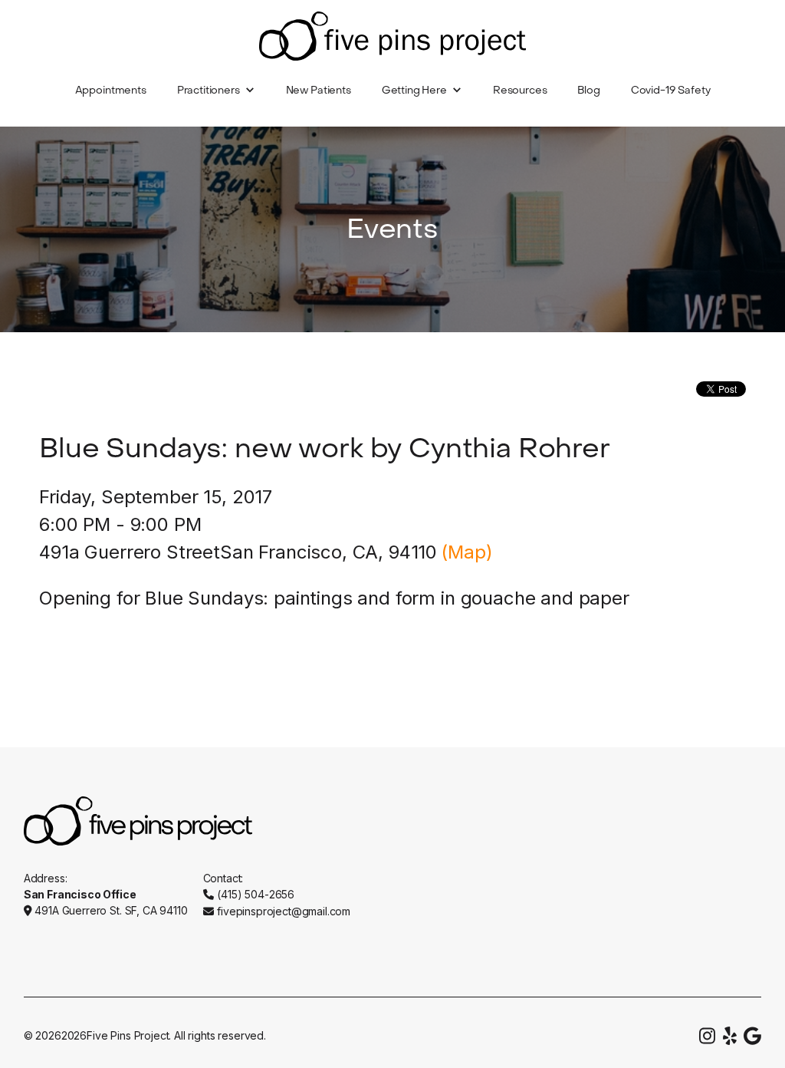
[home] (392, 36)
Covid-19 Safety (671, 90)
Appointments (110, 90)
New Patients (318, 90)
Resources (520, 90)
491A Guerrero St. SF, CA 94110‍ (110, 910)
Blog (588, 90)
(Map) (466, 552)
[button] (216, 91)
